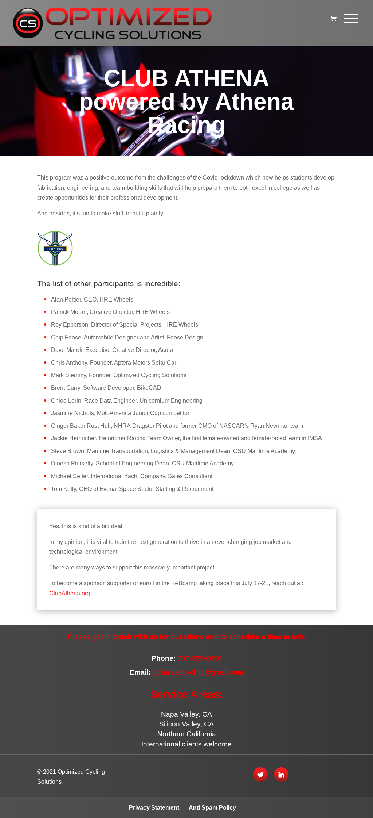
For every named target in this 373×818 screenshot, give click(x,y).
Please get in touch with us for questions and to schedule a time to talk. (187, 637)
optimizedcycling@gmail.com (197, 672)
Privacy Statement (154, 807)
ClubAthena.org (69, 593)
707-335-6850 (199, 658)
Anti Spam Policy (212, 807)
